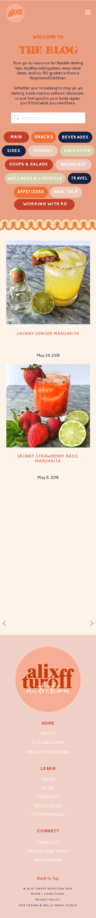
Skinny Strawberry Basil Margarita (48, 459)
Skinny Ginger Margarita (48, 333)
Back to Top (48, 878)
